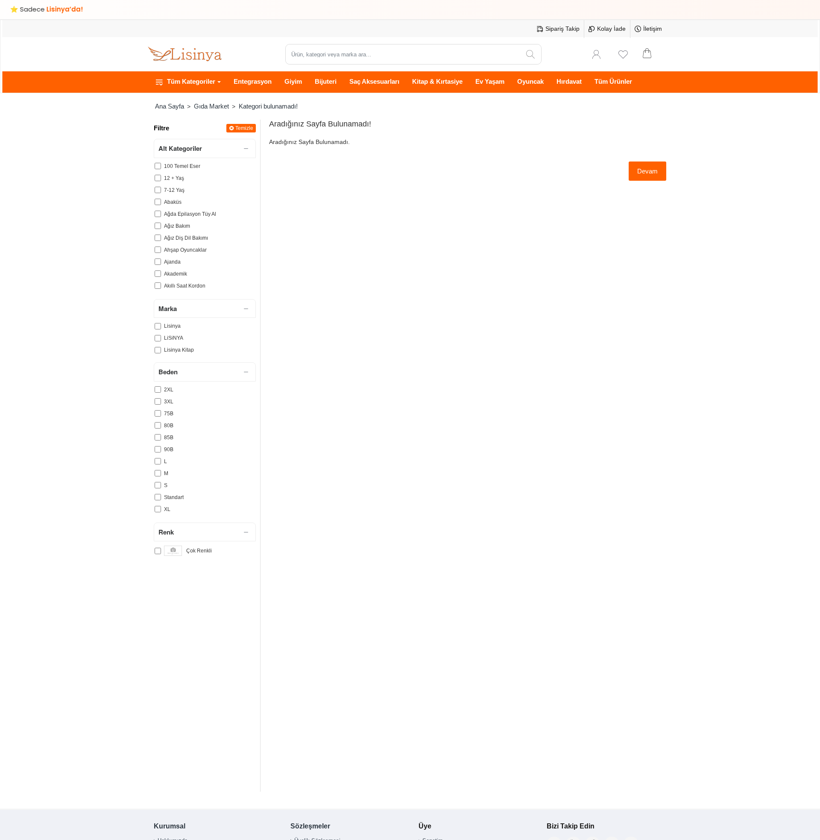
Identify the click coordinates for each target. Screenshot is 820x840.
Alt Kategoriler (180, 148)
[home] (169, 106)
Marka (167, 308)
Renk (166, 532)
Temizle (244, 128)
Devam (647, 171)
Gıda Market (211, 106)
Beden (168, 371)
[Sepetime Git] (652, 54)
